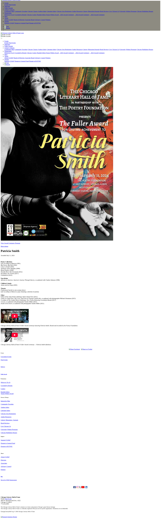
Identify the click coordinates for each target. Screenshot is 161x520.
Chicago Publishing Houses (145, 11)
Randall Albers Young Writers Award (48, 15)
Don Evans (8, 499)
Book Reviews (104, 11)
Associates (4, 463)
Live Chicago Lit (114, 11)
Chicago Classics (33, 11)
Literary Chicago (9, 10)
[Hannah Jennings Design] (9, 517)
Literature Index (51, 11)
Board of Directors (19, 20)
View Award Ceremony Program (10, 243)
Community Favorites (21, 11)
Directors (3, 460)
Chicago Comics (32, 15)
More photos (4, 246)
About (6, 18)
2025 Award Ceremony (66, 15)
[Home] (12, 33)
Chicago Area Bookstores (64, 11)
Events (6, 3)
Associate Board (30, 20)
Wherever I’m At (9, 15)
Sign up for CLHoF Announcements (9, 480)
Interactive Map (5, 401)
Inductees (7, 6)
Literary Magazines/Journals (91, 11)
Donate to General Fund (22, 23)
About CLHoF (8, 20)
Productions (7, 13)
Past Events (12, 4)
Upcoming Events (6, 356)
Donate (6, 21)
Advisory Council (40, 20)
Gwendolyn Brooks (20, 15)
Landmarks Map (9, 11)
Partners (48, 20)
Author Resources (77, 11)
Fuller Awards (8, 8)
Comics (3, 389)
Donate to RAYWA (35, 23)
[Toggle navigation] (1, 38)
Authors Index (42, 11)
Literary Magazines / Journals (9, 420)
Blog (5, 16)
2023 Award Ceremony (97, 15)
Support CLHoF (9, 23)
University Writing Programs (128, 11)
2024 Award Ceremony (81, 15)
